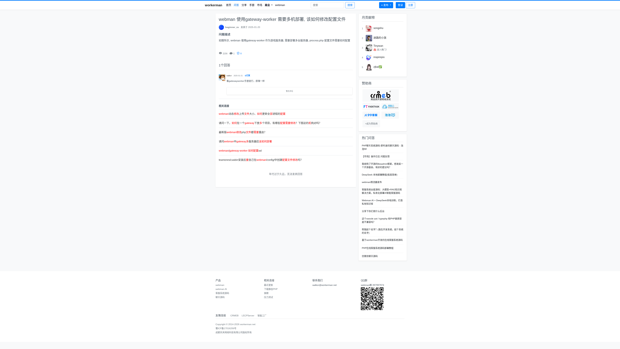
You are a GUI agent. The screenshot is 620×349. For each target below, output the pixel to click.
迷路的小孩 (379, 37)
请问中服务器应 (245, 141)
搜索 (350, 5)
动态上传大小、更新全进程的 (252, 113)
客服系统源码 (222, 293)
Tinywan (378, 45)
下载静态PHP (271, 289)
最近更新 (268, 285)
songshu (378, 28)
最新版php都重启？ (243, 132)
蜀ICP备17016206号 (226, 328)
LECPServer (248, 315)
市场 (259, 5)
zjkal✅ (377, 66)
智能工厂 (262, 315)
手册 (251, 5)
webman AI (221, 289)
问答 (236, 5)
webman (280, 5)
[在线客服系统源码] (371, 115)
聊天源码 (220, 297)
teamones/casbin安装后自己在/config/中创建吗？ (261, 160)
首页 (228, 5)
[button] (269, 5)
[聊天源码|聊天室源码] (390, 115)
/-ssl (240, 150)
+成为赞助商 (371, 123)
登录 (400, 5)
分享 (244, 5)
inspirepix (379, 57)
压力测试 (268, 297)
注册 (410, 5)
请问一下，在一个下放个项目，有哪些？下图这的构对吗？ (270, 123)
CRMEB (234, 315)
